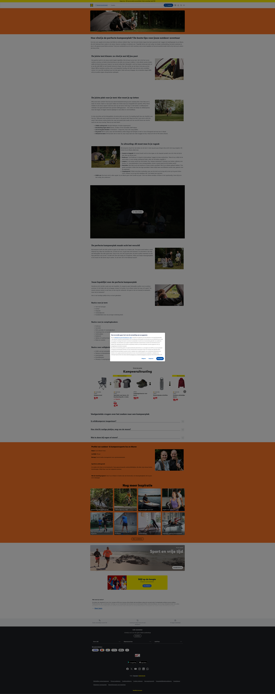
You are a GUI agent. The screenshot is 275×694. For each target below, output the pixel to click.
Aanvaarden (160, 358)
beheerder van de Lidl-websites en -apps (123, 337)
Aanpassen (151, 358)
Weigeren (144, 358)
